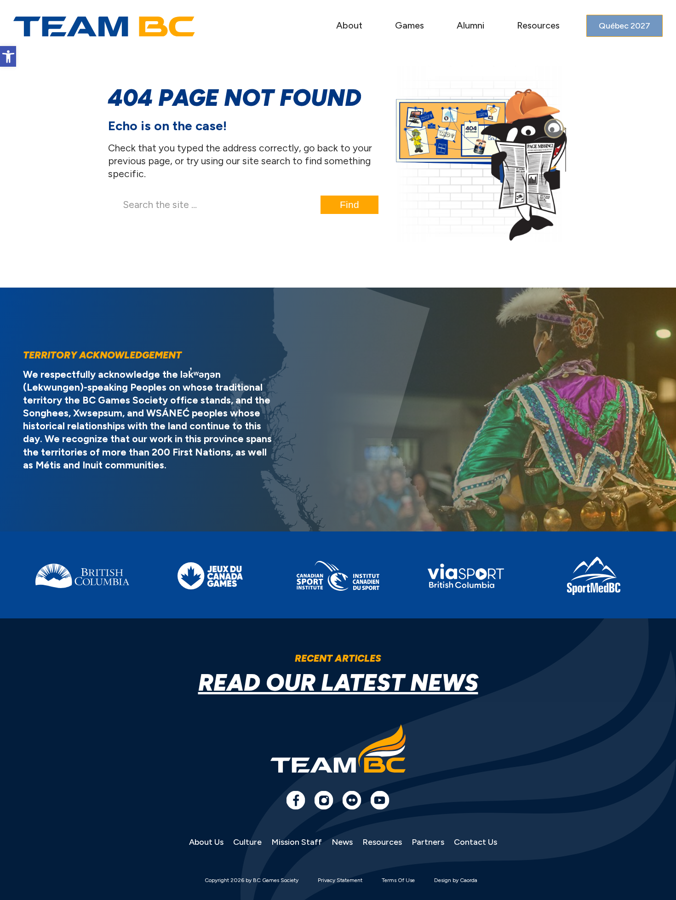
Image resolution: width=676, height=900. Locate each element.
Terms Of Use (398, 880)
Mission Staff (296, 842)
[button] (8, 56)
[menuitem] (349, 26)
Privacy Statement (340, 880)
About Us (206, 842)
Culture (247, 842)
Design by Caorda (455, 880)
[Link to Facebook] (296, 800)
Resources (382, 842)
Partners (428, 842)
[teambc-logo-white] (104, 27)
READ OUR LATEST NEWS (338, 683)
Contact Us (475, 842)
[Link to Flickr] (352, 800)
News (342, 842)
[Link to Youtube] (380, 800)
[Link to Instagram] (324, 800)
